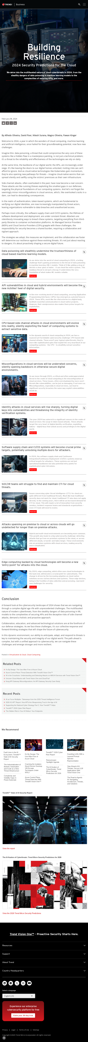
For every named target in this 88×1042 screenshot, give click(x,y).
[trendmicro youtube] (29, 983)
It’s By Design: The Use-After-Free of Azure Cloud (23, 669)
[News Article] (45, 819)
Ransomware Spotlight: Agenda (52, 761)
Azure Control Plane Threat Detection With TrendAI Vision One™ (28, 672)
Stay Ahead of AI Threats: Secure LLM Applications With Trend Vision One (75, 769)
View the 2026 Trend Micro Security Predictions (22, 912)
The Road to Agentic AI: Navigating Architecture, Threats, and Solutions (75, 780)
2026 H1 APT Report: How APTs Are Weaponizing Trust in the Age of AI (30, 702)
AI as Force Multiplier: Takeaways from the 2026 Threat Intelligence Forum (32, 699)
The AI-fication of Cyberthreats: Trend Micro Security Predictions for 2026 (53, 770)
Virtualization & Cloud (17, 655)
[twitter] (11, 123)
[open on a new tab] (17, 983)
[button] (18, 996)
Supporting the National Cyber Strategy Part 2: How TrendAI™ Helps (29, 705)
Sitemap (36, 1030)
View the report (9, 847)
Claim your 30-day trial (22, 1014)
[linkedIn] (15, 123)
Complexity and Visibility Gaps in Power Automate (10, 778)
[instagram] (23, 983)
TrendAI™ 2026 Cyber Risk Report (18, 708)
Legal (13, 1030)
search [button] (79, 4)
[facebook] (7, 123)
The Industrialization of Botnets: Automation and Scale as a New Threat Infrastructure (12, 768)
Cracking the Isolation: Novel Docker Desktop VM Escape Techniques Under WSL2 (33, 768)
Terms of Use (24, 1030)
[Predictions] (3, 123)
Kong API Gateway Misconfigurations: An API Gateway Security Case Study (32, 681)
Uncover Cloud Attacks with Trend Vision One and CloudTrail (27, 678)
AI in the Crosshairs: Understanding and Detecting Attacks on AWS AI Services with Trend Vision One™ (42, 675)
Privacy (5, 1030)
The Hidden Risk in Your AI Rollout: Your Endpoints (23, 711)
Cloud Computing (33, 655)
